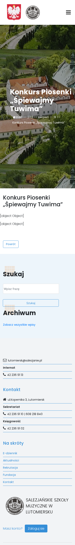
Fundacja (9, 475)
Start (19, 117)
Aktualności (11, 460)
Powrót (11, 244)
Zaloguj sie (36, 528)
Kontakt (8, 482)
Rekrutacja (10, 468)
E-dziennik (10, 453)
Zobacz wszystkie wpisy (19, 325)
